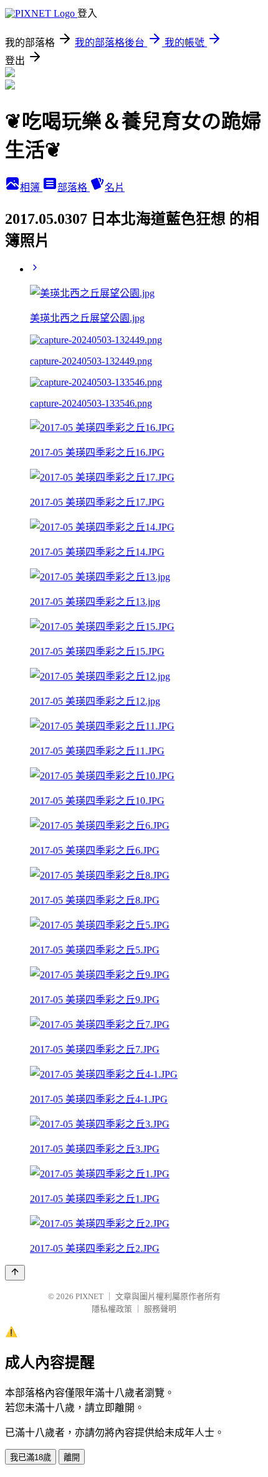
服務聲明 (160, 1308)
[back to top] (15, 1272)
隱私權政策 (112, 1308)
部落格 (73, 187)
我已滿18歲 (30, 1457)
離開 (72, 1457)
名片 (115, 187)
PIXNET (89, 1296)
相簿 (31, 187)
